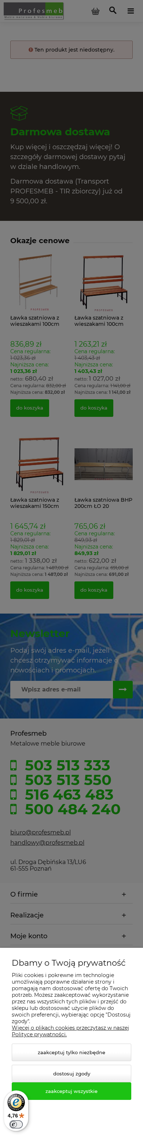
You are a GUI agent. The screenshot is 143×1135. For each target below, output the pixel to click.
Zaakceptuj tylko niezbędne (71, 1052)
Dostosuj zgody (71, 1073)
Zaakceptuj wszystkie (71, 1091)
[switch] (16, 1124)
